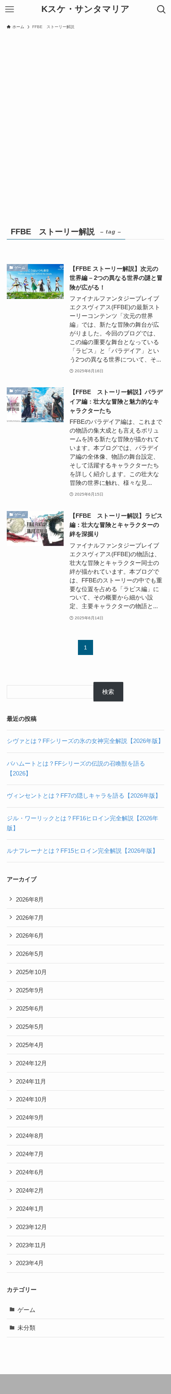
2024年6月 (30, 1172)
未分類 (26, 1327)
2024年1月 (30, 1208)
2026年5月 (30, 953)
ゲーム (26, 1309)
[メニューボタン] (9, 9)
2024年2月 (30, 1190)
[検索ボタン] (161, 9)
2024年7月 (30, 1154)
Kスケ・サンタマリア (85, 9)
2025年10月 (31, 972)
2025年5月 (30, 1026)
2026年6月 (30, 935)
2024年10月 (31, 1099)
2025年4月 (30, 1045)
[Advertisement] (85, 122)
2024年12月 (31, 1063)
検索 (108, 691)
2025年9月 (30, 990)
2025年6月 (30, 1008)
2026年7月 (30, 917)
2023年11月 (31, 1245)
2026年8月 (30, 899)
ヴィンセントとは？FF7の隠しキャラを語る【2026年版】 (84, 795)
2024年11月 (31, 1081)
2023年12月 (31, 1227)
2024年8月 (30, 1135)
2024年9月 (30, 1117)
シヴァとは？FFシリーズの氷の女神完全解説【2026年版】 (85, 740)
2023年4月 (30, 1263)
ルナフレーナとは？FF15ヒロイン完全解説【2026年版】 (82, 850)
